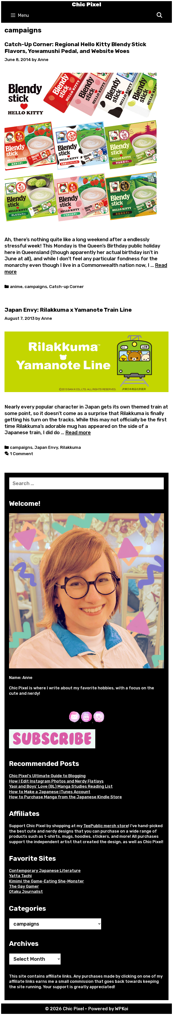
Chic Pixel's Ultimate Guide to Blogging (47, 775)
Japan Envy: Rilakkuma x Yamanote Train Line (68, 310)
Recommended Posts (44, 764)
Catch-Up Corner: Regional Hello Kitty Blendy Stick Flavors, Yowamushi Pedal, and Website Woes (75, 47)
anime (16, 286)
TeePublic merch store (105, 825)
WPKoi (121, 1008)
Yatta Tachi (20, 875)
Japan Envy (46, 447)
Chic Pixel (86, 4)
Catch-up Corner (66, 286)
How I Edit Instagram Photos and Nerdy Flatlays (56, 781)
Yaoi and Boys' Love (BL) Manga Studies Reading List (61, 786)
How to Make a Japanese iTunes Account (49, 791)
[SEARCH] (159, 15)
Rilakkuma (70, 447)
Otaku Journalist (26, 891)
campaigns (36, 286)
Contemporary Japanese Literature (45, 870)
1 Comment (21, 453)
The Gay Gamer (24, 886)
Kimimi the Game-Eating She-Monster (46, 881)
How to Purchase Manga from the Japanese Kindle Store (65, 797)
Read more (78, 432)
